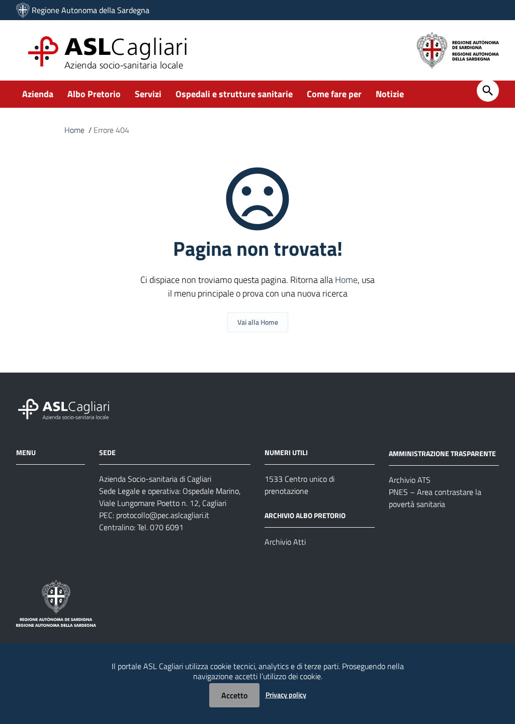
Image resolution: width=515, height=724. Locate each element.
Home (74, 130)
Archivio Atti (285, 542)
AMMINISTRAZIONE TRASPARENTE (442, 453)
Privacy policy (286, 694)
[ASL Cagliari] (23, 10)
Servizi (148, 94)
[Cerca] (488, 91)
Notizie (390, 94)
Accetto (234, 695)
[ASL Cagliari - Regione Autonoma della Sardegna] (68, 408)
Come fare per (334, 94)
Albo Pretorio (94, 94)
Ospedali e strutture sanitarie (234, 94)
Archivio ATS (410, 480)
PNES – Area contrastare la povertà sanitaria (435, 498)
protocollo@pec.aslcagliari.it (162, 515)
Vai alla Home (257, 322)
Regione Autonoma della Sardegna (90, 10)
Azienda (37, 94)
